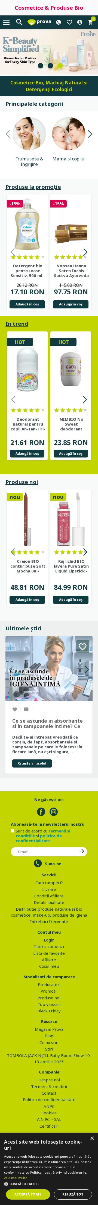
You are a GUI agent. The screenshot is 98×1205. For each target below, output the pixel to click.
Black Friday (49, 1010)
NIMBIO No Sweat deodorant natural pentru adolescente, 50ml (71, 424)
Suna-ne (53, 863)
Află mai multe (15, 1178)
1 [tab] (40, 65)
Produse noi (21, 482)
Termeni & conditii (49, 1086)
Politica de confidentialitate (49, 1099)
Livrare (49, 889)
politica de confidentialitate (39, 838)
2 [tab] (50, 65)
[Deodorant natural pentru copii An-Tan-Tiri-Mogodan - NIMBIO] (27, 369)
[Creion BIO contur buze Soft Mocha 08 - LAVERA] (27, 519)
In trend (16, 323)
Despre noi (49, 1079)
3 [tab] (60, 65)
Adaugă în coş (27, 304)
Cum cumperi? (49, 882)
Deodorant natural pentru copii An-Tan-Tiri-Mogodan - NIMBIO (28, 424)
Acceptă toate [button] (28, 1194)
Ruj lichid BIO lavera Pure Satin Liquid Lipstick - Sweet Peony (71, 566)
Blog (49, 1035)
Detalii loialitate (49, 902)
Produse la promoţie (33, 186)
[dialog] (49, 1169)
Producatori (49, 984)
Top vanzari (49, 1004)
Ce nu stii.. (49, 1042)
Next (90, 135)
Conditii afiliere (49, 895)
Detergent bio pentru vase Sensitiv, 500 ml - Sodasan (28, 270)
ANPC (49, 1106)
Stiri (49, 1049)
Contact (49, 1093)
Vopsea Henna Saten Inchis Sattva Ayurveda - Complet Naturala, (71, 270)
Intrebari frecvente (49, 921)
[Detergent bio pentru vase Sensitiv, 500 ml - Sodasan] (27, 224)
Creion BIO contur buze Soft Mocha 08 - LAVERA (27, 566)
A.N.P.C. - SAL (49, 1119)
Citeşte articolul (32, 763)
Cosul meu (49, 966)
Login (49, 940)
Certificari (49, 1126)
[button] (49, 1184)
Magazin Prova (49, 1029)
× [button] (92, 1139)
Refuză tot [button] (72, 1194)
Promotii (49, 991)
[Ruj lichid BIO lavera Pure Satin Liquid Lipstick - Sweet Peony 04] (70, 519)
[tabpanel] (49, 51)
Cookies (49, 1112)
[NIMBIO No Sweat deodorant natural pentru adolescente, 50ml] (70, 369)
